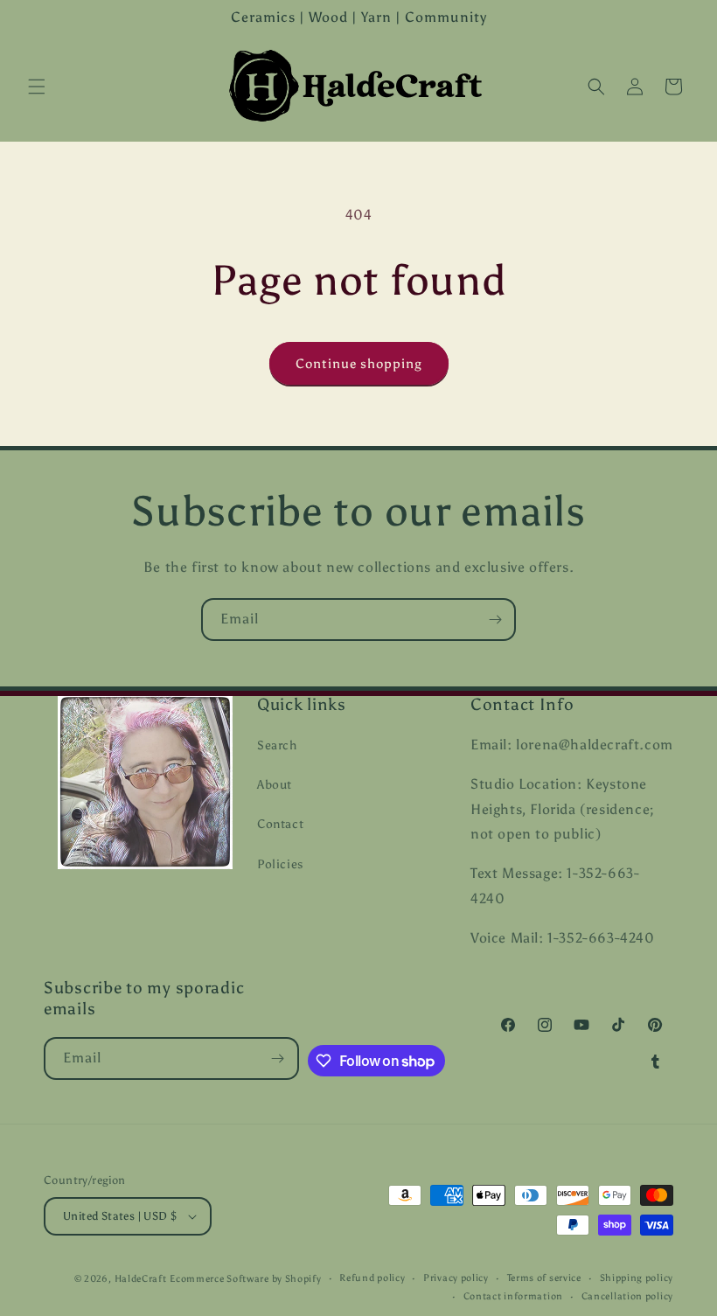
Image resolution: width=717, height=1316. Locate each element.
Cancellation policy (627, 1296)
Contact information (513, 1296)
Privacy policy (456, 1278)
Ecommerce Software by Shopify (245, 1279)
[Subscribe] (495, 619)
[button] (36, 86)
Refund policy (372, 1278)
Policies (280, 864)
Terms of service (544, 1278)
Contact (280, 824)
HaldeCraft (141, 1279)
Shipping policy (637, 1278)
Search (277, 745)
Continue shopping (359, 364)
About (274, 784)
